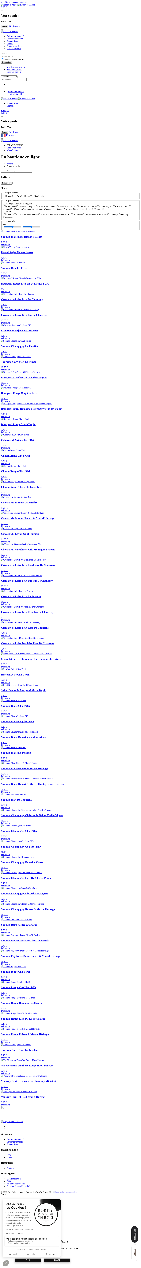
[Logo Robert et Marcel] (12, 1121)
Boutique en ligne (14, 46)
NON (57, 1260)
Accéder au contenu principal (14, 2)
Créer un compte (14, 72)
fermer (4, 26)
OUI (28, 1260)
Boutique (5, 110)
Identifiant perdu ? (14, 69)
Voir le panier (15, 26)
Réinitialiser (6, 183)
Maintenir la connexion (14, 59)
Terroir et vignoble (15, 38)
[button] (4, 7)
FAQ (9, 1155)
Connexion (6, 62)
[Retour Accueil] (18, 5)
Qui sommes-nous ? (15, 36)
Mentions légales (14, 1179)
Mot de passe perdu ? (16, 67)
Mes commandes (14, 48)
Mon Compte (12, 150)
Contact (10, 43)
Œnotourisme (12, 41)
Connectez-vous (14, 148)
